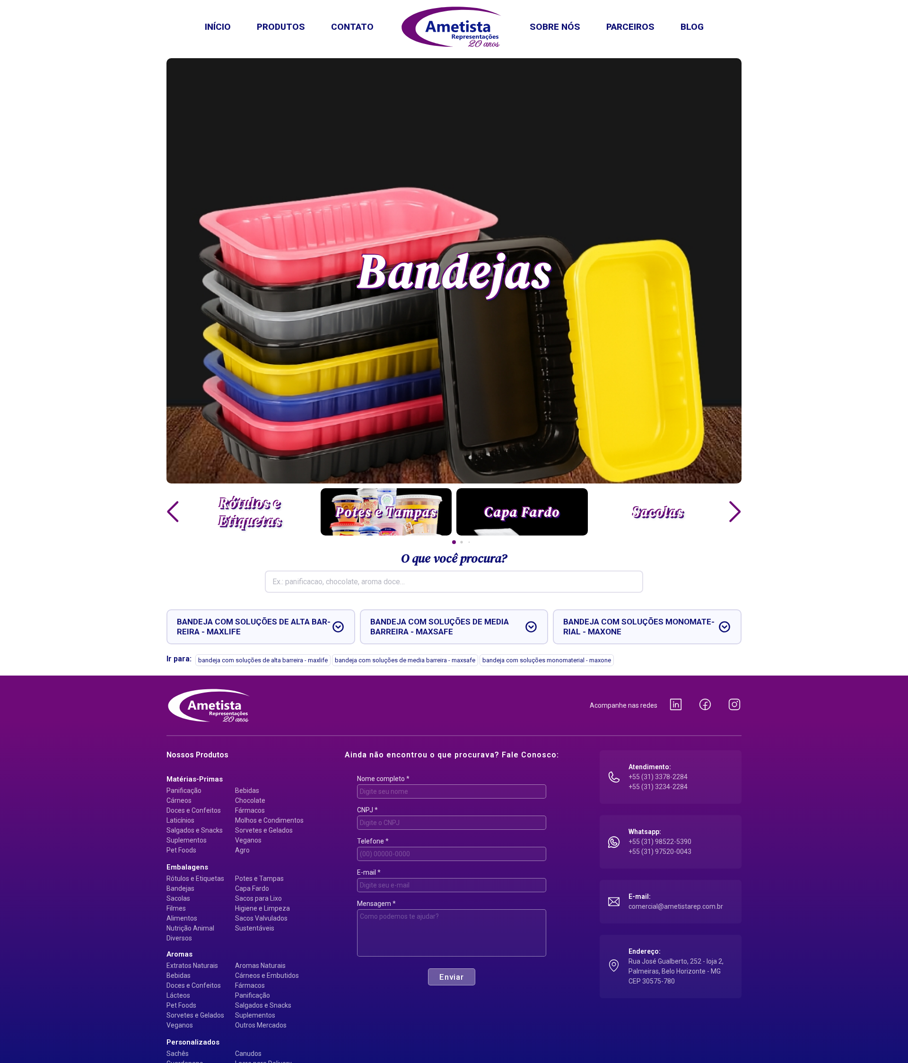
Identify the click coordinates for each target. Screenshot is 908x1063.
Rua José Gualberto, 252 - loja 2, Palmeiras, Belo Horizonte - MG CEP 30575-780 (676, 971)
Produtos (281, 26)
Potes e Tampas (259, 878)
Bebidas (247, 790)
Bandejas (180, 888)
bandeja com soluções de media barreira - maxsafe (405, 660)
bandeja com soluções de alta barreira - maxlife (263, 660)
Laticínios (180, 820)
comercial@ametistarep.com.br (676, 906)
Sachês (177, 1053)
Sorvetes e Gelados (264, 830)
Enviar (451, 977)
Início (218, 26)
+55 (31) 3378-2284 (658, 777)
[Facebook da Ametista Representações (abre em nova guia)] (705, 705)
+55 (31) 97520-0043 (660, 851)
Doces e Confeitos (193, 810)
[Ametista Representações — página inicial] (209, 705)
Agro (242, 850)
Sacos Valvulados (261, 918)
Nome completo (383, 778)
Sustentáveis (254, 928)
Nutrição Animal (190, 928)
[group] (250, 512)
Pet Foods (181, 850)
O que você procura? (454, 558)
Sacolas (178, 898)
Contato (352, 26)
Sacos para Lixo (258, 898)
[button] (172, 511)
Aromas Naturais (260, 965)
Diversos (179, 938)
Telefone (373, 841)
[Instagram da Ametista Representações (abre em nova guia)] (734, 705)
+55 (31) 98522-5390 (660, 841)
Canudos (248, 1053)
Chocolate (250, 800)
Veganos (248, 840)
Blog (692, 26)
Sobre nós (555, 26)
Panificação (183, 790)
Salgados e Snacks (194, 830)
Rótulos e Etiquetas (195, 878)
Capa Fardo (252, 888)
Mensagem (376, 903)
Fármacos (250, 810)
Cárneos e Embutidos (267, 975)
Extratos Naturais (192, 965)
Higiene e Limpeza (262, 908)
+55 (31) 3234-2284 (658, 787)
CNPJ (367, 810)
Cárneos (179, 800)
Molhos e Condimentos (269, 820)
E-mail (369, 872)
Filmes (176, 908)
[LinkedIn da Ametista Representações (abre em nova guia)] (676, 705)
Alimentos (181, 918)
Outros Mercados (261, 1025)
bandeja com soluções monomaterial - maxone (546, 660)
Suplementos (186, 840)
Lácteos (178, 995)
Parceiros (630, 26)
